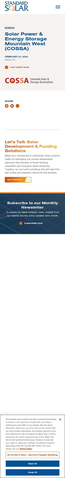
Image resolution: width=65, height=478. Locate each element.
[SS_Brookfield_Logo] (17, 7)
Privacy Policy (26, 448)
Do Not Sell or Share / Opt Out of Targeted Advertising (32, 455)
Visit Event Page (19, 67)
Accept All (32, 472)
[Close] (60, 419)
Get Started (14, 179)
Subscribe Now (33, 223)
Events (9, 27)
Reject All (32, 463)
